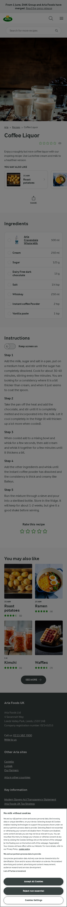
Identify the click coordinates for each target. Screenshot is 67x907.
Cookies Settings (33, 900)
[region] (33, 857)
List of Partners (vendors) (15, 871)
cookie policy (24, 849)
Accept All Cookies (33, 881)
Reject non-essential (33, 891)
